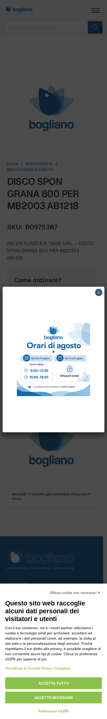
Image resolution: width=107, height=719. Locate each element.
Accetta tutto (53, 683)
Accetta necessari (53, 698)
